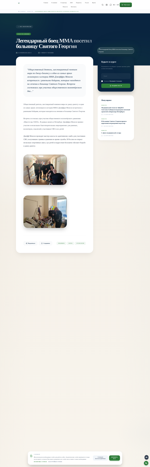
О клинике (54, 2)
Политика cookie (40, 461)
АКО (71, 2)
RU (114, 5)
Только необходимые (100, 458)
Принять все (114, 458)
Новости (65, 6)
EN (118, 5)
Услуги (87, 2)
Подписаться (117, 85)
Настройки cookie (55, 461)
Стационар (64, 2)
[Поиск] (102, 4)
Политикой (112, 81)
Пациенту (79, 2)
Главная (46, 2)
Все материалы (26, 26)
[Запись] (106, 4)
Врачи (94, 2)
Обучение (127, 5)
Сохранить (46, 243)
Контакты (73, 6)
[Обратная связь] (110, 4)
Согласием (119, 81)
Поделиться (31, 243)
